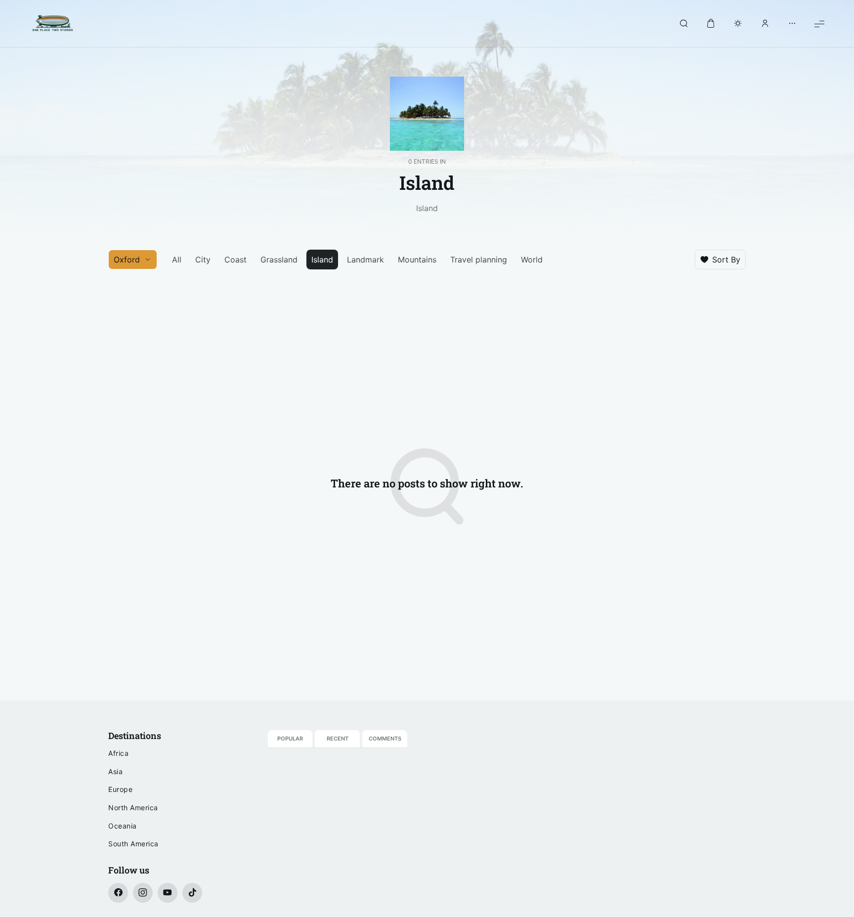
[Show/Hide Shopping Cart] (711, 24)
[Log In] (765, 24)
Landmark (365, 259)
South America (133, 843)
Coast (235, 259)
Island (322, 259)
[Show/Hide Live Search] (683, 24)
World (532, 259)
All (176, 259)
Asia (115, 771)
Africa (118, 753)
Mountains (417, 259)
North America (133, 807)
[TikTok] (192, 893)
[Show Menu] (819, 23)
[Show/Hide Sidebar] (792, 24)
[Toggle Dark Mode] (738, 24)
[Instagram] (143, 893)
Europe (120, 789)
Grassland (279, 259)
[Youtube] (167, 893)
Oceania (122, 826)
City (203, 259)
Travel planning (478, 259)
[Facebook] (118, 893)
